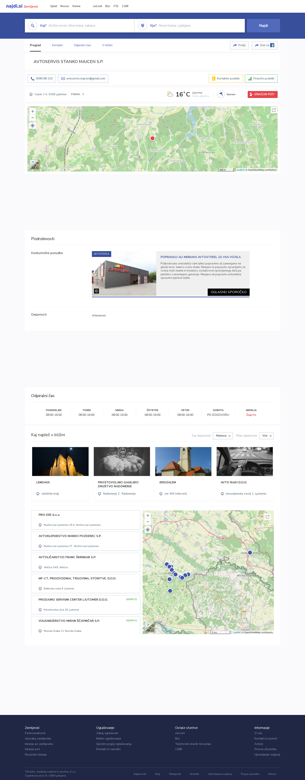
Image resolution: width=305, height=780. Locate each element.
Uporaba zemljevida (38, 739)
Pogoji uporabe (250, 774)
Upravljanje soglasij (267, 755)
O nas (258, 733)
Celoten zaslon (274, 110)
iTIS (115, 6)
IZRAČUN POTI (264, 94)
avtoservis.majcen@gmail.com (85, 78)
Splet (53, 6)
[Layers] (34, 164)
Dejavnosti (140, 774)
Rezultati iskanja (36, 755)
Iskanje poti (32, 749)
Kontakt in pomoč (265, 739)
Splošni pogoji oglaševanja (114, 744)
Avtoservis (99, 315)
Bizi (107, 6)
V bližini (107, 45)
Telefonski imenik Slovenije (193, 744)
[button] (32, 125)
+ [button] (32, 111)
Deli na (265, 45)
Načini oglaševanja (108, 739)
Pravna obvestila (265, 749)
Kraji (157, 774)
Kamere (231, 94)
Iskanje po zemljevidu (39, 744)
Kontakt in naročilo (108, 749)
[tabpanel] (171, 273)
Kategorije (175, 774)
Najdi (263, 25)
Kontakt (194, 774)
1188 (125, 6)
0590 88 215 (44, 78)
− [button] (32, 117)
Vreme (76, 6)
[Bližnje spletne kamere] (221, 94)
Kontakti (57, 45)
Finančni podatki (263, 78)
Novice (64, 6)
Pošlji (241, 45)
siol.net (97, 6)
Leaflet (240, 169)
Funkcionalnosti (35, 733)
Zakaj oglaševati (107, 733)
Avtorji (258, 744)
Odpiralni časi (82, 45)
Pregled (35, 45)
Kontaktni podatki (228, 78)
